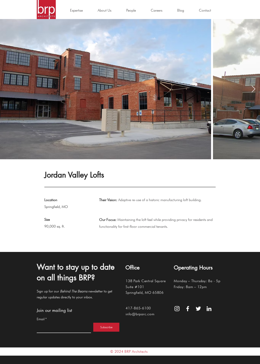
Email (42, 319)
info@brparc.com (140, 314)
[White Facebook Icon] (187, 308)
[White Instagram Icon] (177, 308)
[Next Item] (253, 89)
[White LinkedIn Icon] (209, 308)
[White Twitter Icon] (198, 308)
